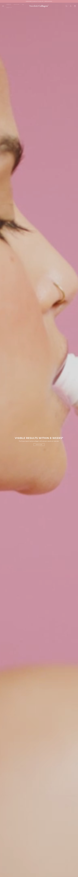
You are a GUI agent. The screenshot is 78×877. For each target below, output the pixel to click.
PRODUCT (8, 4)
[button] (3, 6)
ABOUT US (9, 7)
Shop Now (39, 444)
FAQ (23, 4)
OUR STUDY (17, 4)
